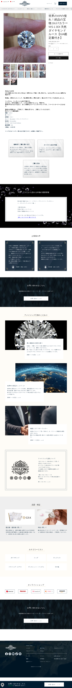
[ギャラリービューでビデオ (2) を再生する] (7, 81)
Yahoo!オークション (31, 650)
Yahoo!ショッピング (58, 648)
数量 (49, 46)
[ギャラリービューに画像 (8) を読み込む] (14, 74)
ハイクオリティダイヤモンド (7, 8)
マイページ (49, 3)
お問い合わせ (63, 3)
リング (36, 558)
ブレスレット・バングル (36, 567)
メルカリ (28, 648)
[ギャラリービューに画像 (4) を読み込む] (28, 67)
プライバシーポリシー (45, 661)
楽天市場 (42, 648)
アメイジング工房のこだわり (62, 8)
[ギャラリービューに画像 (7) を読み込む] (7, 74)
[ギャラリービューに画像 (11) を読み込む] (35, 74)
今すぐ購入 (58, 58)
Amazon (42, 650)
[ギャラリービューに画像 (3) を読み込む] (21, 67)
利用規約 (42, 658)
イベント (39, 8)
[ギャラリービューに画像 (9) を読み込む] (21, 74)
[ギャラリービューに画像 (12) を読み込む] (14, 81)
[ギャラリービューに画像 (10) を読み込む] (28, 74)
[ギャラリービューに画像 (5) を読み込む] (35, 67)
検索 (27, 658)
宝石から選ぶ (30, 9)
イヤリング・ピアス (15, 567)
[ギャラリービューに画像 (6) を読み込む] (42, 67)
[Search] (71, 9)
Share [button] (51, 62)
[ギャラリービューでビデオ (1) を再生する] (42, 74)
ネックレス (57, 558)
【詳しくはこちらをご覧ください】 (27, 217)
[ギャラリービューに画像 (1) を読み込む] (7, 67)
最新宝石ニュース (49, 8)
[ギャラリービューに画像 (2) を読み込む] (14, 67)
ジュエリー (21, 9)
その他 (57, 567)
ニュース (28, 656)
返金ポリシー (29, 661)
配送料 (52, 43)
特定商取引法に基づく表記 (60, 658)
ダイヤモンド (15, 558)
